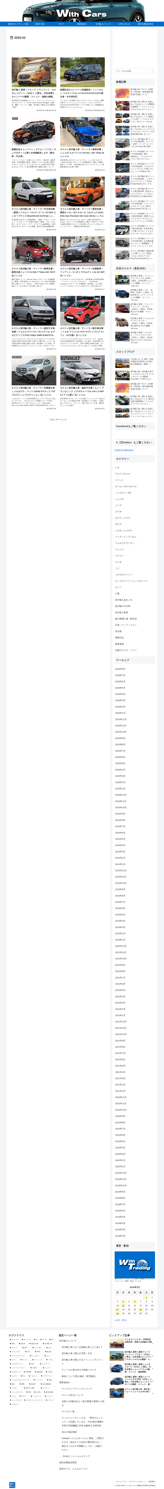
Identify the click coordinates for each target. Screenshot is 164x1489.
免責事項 (151, 1482)
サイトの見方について (72, 1395)
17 (117, 1309)
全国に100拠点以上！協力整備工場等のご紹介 (83, 1403)
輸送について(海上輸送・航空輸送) (79, 1376)
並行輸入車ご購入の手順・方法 (77, 1353)
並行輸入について (68, 1341)
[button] (152, 71)
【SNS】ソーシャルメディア (76, 1456)
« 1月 (117, 1320)
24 (117, 1313)
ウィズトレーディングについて (77, 1389)
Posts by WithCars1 (124, 450)
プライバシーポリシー (137, 1482)
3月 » (124, 1320)
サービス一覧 (68, 1411)
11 (123, 1305)
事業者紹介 (64, 1382)
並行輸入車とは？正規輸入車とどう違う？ (82, 1347)
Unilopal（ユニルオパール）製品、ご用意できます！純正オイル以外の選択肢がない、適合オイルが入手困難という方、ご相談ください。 (83, 1444)
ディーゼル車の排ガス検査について (79, 1370)
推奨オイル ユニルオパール (73, 1469)
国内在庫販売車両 (68, 1462)
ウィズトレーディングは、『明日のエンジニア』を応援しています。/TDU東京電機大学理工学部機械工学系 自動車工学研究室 (82, 1422)
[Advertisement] (58, 47)
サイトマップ (121, 1482)
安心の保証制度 (69, 1432)
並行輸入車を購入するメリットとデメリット (82, 1362)
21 (140, 1309)
